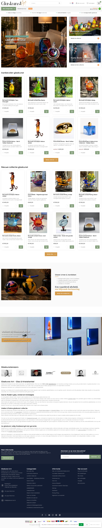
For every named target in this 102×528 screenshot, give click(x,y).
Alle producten (81, 483)
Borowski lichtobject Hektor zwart (61, 101)
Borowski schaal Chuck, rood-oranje (37, 236)
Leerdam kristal (72, 398)
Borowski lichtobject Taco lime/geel (10, 101)
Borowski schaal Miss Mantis (36, 100)
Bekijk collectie (50, 160)
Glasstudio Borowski (32, 418)
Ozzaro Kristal (30, 480)
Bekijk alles (50, 254)
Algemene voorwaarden (58, 495)
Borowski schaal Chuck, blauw (11, 236)
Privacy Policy (55, 493)
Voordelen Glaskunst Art (58, 473)
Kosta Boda (19, 412)
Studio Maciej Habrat (44, 410)
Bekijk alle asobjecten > (63, 293)
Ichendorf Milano (55, 410)
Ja (81, 524)
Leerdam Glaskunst (31, 475)
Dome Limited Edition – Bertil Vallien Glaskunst (11, 142)
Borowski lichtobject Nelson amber (36, 142)
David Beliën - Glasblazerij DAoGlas (35, 478)
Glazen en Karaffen (31, 500)
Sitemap (54, 488)
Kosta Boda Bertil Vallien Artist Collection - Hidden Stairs (88, 142)
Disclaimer (54, 490)
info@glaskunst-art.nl (10, 500)
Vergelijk (6, 111)
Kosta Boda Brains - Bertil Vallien (63, 141)
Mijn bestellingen (82, 473)
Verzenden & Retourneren (58, 475)
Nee (87, 524)
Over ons (54, 480)
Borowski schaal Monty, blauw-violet (88, 195)
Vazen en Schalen (31, 495)
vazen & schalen (82, 430)
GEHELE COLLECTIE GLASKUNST (34, 485)
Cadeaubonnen (31, 490)
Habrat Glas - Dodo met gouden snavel (63, 236)
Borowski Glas (30, 471)
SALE (30, 8)
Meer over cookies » (95, 524)
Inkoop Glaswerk (56, 483)
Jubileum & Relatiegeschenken (34, 505)
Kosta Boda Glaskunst (32, 473)
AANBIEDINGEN (30, 488)
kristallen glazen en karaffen (15, 431)
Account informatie (82, 471)
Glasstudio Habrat (31, 483)
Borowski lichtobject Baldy (87, 100)
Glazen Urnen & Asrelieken (33, 493)
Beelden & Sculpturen (32, 497)
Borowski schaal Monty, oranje (62, 194)
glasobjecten (52, 384)
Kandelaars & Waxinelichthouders (35, 507)
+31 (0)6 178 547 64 (9, 491)
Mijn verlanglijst (81, 478)
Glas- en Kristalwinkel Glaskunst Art (61, 471)
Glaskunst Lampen (31, 502)
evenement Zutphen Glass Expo (60, 485)
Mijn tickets (80, 475)
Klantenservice (22, 8)
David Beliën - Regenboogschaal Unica (37, 195)
